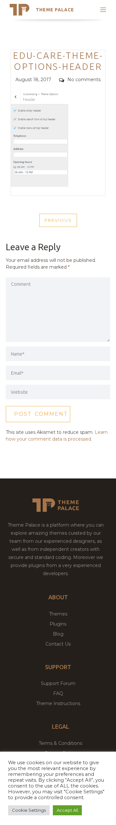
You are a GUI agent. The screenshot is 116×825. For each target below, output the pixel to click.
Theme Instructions (58, 703)
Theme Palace (55, 9)
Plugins (58, 624)
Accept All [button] (67, 810)
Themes (58, 614)
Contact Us (58, 644)
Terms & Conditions (60, 743)
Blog (58, 634)
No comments (84, 79)
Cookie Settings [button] (29, 810)
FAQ (58, 693)
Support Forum (58, 683)
